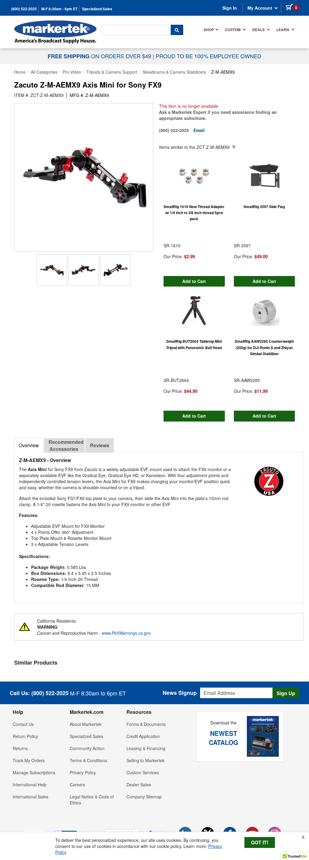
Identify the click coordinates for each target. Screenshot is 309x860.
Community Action (87, 748)
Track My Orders (29, 760)
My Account (260, 8)
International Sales (30, 797)
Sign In (229, 8)
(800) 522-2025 (24, 8)
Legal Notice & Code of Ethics (92, 800)
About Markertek (85, 724)
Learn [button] (283, 29)
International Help (29, 784)
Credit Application (143, 736)
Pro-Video (71, 72)
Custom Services (142, 772)
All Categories (44, 72)
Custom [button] (233, 29)
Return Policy (25, 736)
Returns (20, 748)
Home (20, 72)
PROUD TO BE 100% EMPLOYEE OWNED (208, 56)
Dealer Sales (138, 784)
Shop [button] (209, 29)
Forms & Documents (146, 724)
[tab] (28, 445)
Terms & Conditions (88, 760)
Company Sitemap (144, 797)
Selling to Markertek (145, 760)
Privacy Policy (83, 772)
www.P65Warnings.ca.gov (126, 633)
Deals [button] (259, 29)
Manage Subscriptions (34, 772)
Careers (77, 784)
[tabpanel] (159, 525)
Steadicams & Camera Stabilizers (174, 72)
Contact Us (23, 724)
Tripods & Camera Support (111, 72)
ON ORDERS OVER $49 (100, 56)
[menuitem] (211, 29)
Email (199, 130)
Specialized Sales (97, 8)
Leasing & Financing (145, 748)
